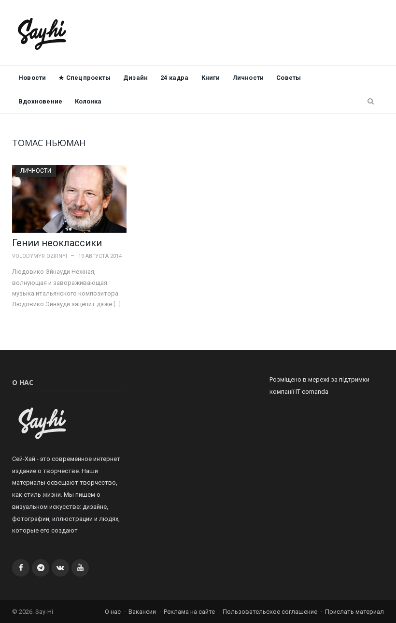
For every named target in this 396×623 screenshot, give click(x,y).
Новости (32, 77)
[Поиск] (370, 101)
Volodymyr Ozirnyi (39, 256)
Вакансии (142, 611)
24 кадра (174, 77)
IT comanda (312, 391)
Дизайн (135, 77)
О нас (113, 611)
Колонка (88, 101)
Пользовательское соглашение (270, 611)
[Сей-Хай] (42, 32)
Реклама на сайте (189, 611)
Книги (210, 77)
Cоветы (288, 77)
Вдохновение (40, 101)
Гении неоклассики (57, 243)
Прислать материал (354, 611)
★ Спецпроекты (84, 77)
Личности (248, 77)
